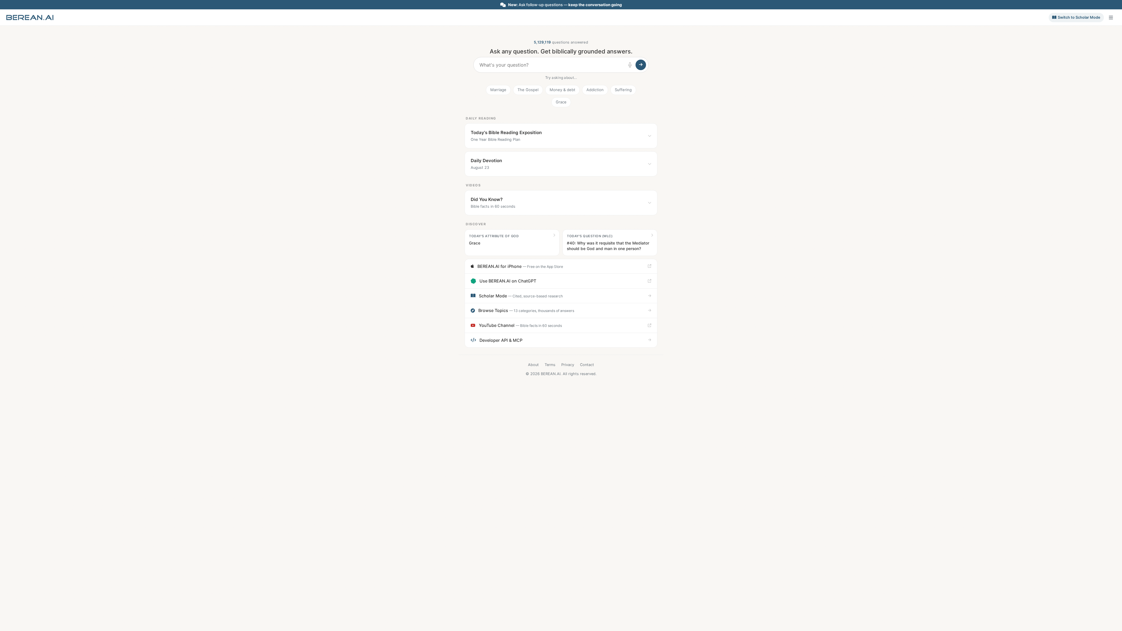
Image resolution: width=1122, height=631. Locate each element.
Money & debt (562, 89)
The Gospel (528, 89)
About (533, 365)
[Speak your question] (630, 65)
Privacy (567, 365)
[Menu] (1111, 17)
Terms (550, 365)
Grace (561, 102)
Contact (587, 365)
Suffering (623, 89)
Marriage (498, 89)
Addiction (595, 89)
